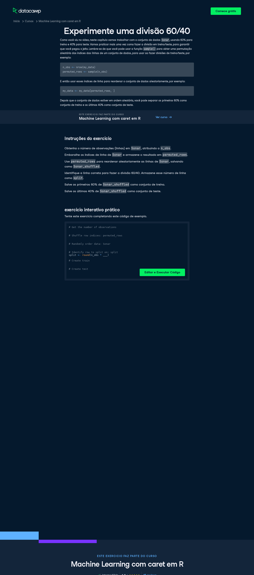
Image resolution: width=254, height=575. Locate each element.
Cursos (29, 21)
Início (16, 21)
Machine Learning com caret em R (60, 21)
